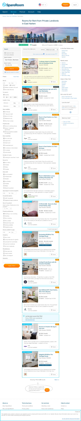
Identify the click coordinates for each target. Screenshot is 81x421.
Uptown (63, 57)
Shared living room (9, 222)
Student (7, 178)
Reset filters (16, 76)
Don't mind (7, 237)
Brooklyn (64, 82)
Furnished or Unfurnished (11, 148)
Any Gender (8, 181)
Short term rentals (9, 121)
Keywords (5, 259)
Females (7, 164)
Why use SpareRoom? (8, 408)
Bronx (63, 86)
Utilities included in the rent (11, 87)
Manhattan (64, 53)
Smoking (7, 216)
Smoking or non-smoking (11, 213)
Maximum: (6, 106)
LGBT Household (9, 198)
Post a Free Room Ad (67, 96)
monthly (13, 85)
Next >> (57, 379)
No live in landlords (9, 246)
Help (39, 12)
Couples (7, 169)
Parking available (9, 225)
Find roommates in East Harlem (69, 98)
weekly (6, 85)
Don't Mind (7, 162)
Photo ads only (8, 251)
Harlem (63, 52)
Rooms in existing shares (11, 126)
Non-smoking (8, 218)
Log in (75, 5)
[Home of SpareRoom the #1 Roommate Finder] (13, 5)
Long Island (64, 90)
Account (31, 12)
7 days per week (9, 114)
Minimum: (6, 103)
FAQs (62, 408)
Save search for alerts (50, 54)
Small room (7, 142)
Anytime (7, 94)
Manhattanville (65, 69)
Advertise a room (46, 406)
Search (5, 12)
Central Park (65, 50)
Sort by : (43, 49)
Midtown (64, 73)
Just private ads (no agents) (11, 239)
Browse (13, 12)
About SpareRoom (7, 406)
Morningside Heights (67, 67)
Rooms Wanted (10, 54)
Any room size (8, 138)
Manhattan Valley (66, 75)
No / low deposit (9, 255)
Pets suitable (8, 220)
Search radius (7, 63)
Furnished (7, 150)
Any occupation (8, 174)
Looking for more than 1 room (12, 157)
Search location (8, 57)
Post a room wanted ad (47, 408)
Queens (63, 84)
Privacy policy (25, 408)
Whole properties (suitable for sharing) (11, 132)
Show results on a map (38, 54)
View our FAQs (66, 121)
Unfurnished (8, 152)
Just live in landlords (10, 244)
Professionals (8, 176)
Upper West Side (66, 72)
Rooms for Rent (10, 53)
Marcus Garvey (65, 55)
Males (6, 167)
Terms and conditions (27, 406)
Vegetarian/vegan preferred (11, 200)
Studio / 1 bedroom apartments (9, 128)
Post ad (22, 12)
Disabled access (8, 227)
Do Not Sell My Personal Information (71, 418)
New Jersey (64, 89)
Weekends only (8, 118)
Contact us (63, 406)
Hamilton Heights (66, 70)
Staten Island (65, 87)
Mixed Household (9, 188)
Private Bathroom (9, 145)
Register (65, 5)
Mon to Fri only (8, 116)
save (47, 390)
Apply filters (11, 266)
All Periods (7, 111)
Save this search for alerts (12, 72)
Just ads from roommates (11, 241)
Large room (7, 140)
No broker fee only (9, 89)
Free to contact (8, 253)
